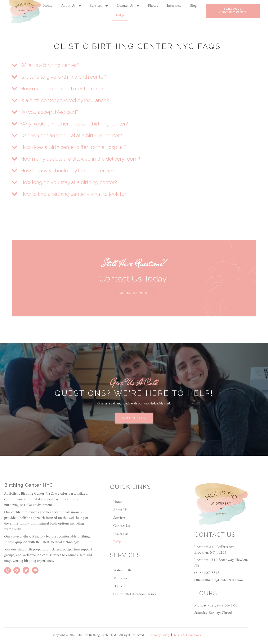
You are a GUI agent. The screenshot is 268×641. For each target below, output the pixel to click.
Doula (117, 586)
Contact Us (125, 6)
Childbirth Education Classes (134, 594)
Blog (193, 6)
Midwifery (121, 578)
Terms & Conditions (187, 635)
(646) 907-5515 (134, 418)
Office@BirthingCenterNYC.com (218, 580)
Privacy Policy (160, 635)
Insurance (174, 6)
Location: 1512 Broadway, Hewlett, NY (221, 563)
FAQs (120, 15)
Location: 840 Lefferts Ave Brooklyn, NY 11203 (214, 550)
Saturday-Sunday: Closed (213, 613)
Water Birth (122, 570)
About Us (68, 6)
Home (47, 6)
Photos (153, 6)
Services (96, 6)
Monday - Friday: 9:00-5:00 (215, 605)
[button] (71, 6)
